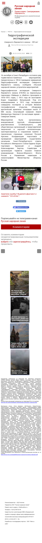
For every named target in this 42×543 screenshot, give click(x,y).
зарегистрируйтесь (22, 242)
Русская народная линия (13, 221)
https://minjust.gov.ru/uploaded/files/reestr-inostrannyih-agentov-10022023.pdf (19, 454)
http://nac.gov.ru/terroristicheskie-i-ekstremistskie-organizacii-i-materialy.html (19, 402)
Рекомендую (22, 201)
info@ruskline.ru (22, 507)
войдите (5, 242)
